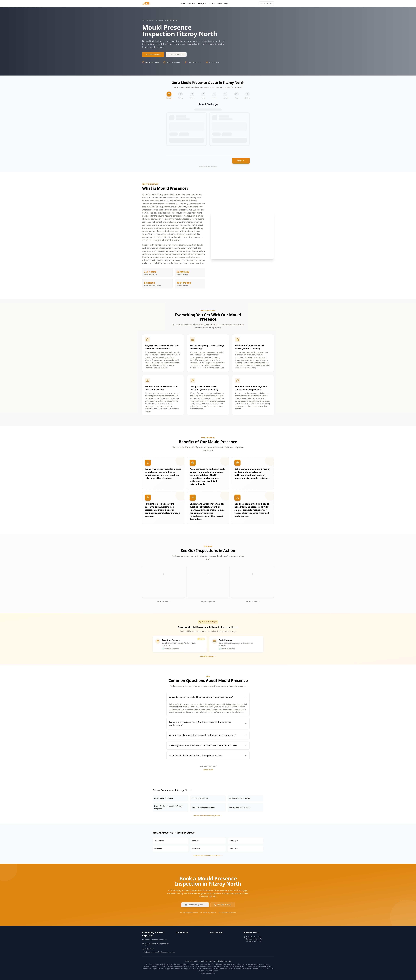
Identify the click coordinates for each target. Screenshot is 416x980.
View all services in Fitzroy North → (208, 815)
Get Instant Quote (153, 54)
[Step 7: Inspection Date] (236, 94)
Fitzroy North (159, 20)
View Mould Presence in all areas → (208, 855)
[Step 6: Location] (225, 94)
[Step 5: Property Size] (214, 94)
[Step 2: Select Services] (180, 94)
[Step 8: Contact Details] (247, 94)
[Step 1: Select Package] (169, 94)
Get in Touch (208, 770)
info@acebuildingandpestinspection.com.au (159, 952)
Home (144, 20)
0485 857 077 (267, 3)
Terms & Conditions (208, 974)
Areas (151, 20)
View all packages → (208, 656)
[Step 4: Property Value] (203, 94)
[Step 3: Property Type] (192, 94)
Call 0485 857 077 (176, 54)
